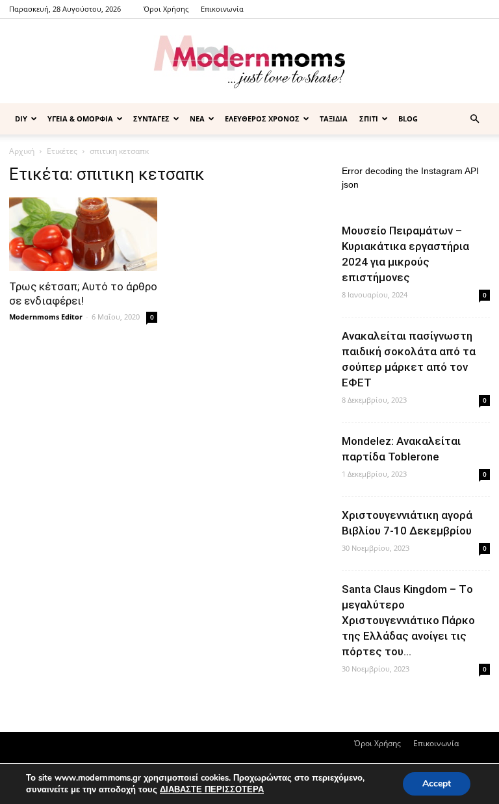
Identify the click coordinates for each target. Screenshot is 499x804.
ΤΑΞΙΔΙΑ (334, 118)
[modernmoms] (249, 62)
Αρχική (21, 151)
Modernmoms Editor (46, 316)
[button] (474, 119)
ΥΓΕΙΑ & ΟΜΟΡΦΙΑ (80, 118)
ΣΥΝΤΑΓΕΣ (151, 118)
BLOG (408, 118)
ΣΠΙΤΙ (368, 118)
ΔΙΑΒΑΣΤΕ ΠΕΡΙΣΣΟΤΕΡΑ (212, 790)
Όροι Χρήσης (166, 9)
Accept (436, 783)
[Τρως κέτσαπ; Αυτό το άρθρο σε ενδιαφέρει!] (83, 234)
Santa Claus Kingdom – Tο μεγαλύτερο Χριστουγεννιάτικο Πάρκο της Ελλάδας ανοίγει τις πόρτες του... (408, 620)
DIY (21, 118)
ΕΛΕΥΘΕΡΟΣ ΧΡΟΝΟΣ (262, 118)
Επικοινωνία (222, 9)
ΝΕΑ (197, 118)
